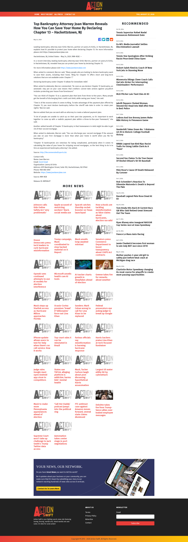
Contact (88, 523)
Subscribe (135, 523)
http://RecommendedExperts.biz (53, 152)
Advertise (89, 519)
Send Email (43, 162)
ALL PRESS (58, 14)
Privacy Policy (90, 516)
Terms (87, 512)
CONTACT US (70, 14)
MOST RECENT (47, 14)
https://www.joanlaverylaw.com (73, 68)
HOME (36, 14)
